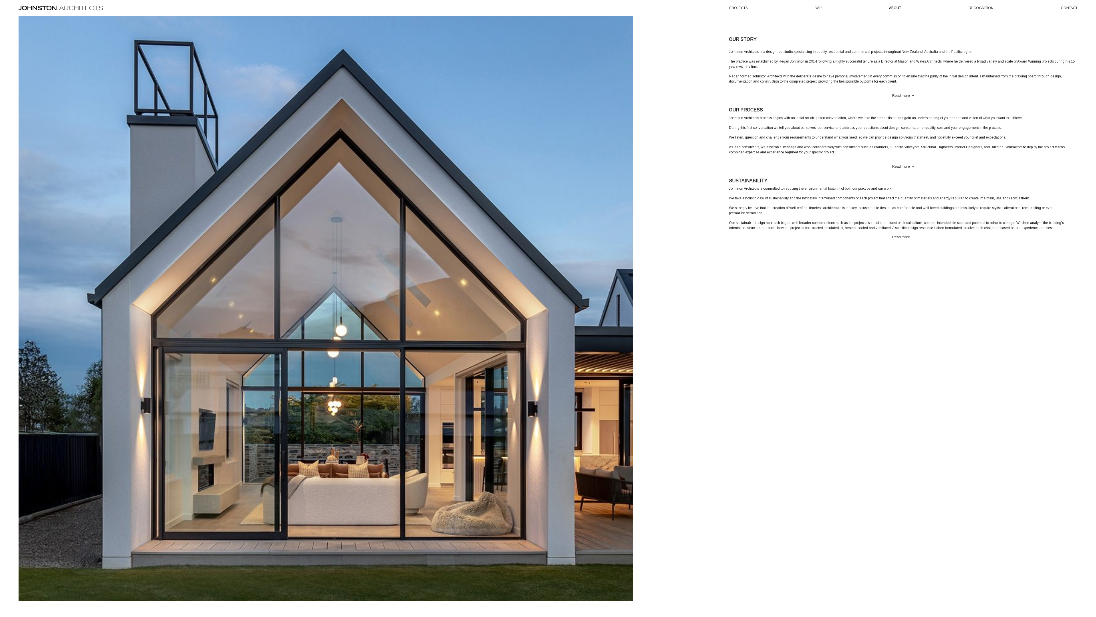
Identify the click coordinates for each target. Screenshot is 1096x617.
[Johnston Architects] (61, 8)
